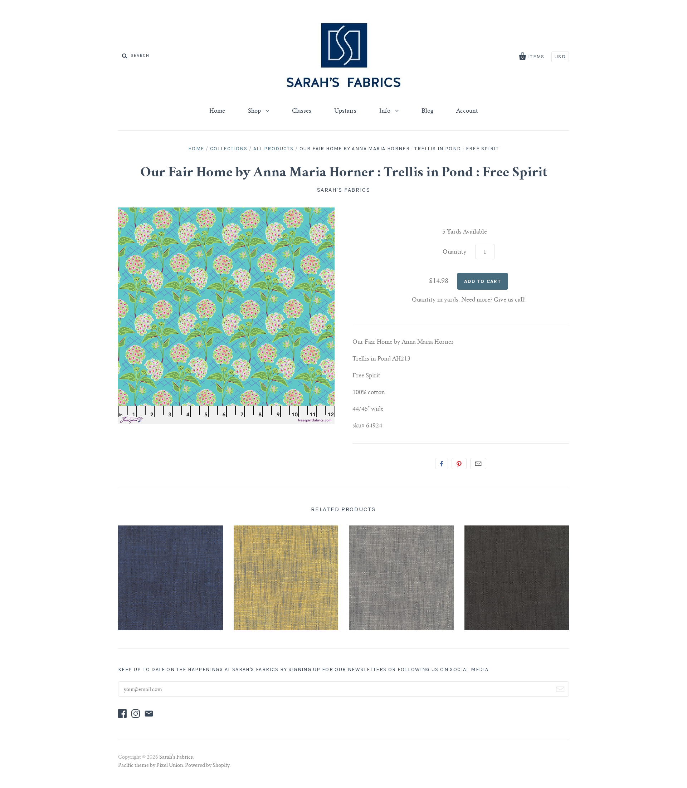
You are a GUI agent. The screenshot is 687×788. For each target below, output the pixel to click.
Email (478, 463)
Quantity (455, 252)
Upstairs (345, 111)
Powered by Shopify (207, 765)
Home (217, 111)
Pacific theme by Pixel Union (150, 765)
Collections (228, 149)
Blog (427, 111)
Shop (255, 111)
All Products (273, 149)
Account (467, 111)
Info (385, 111)
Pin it (459, 463)
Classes (301, 111)
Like (441, 463)
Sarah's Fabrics (343, 189)
